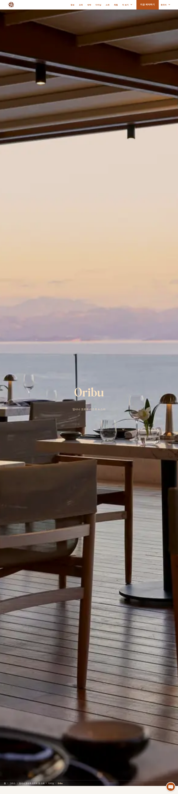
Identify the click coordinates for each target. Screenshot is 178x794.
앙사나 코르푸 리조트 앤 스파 (32, 783)
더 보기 (125, 4)
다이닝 (51, 783)
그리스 (12, 783)
